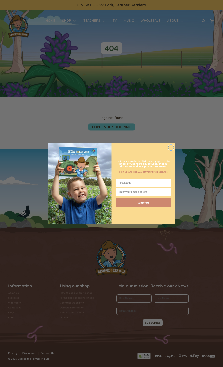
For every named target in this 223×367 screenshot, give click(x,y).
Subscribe (143, 202)
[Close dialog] (171, 147)
